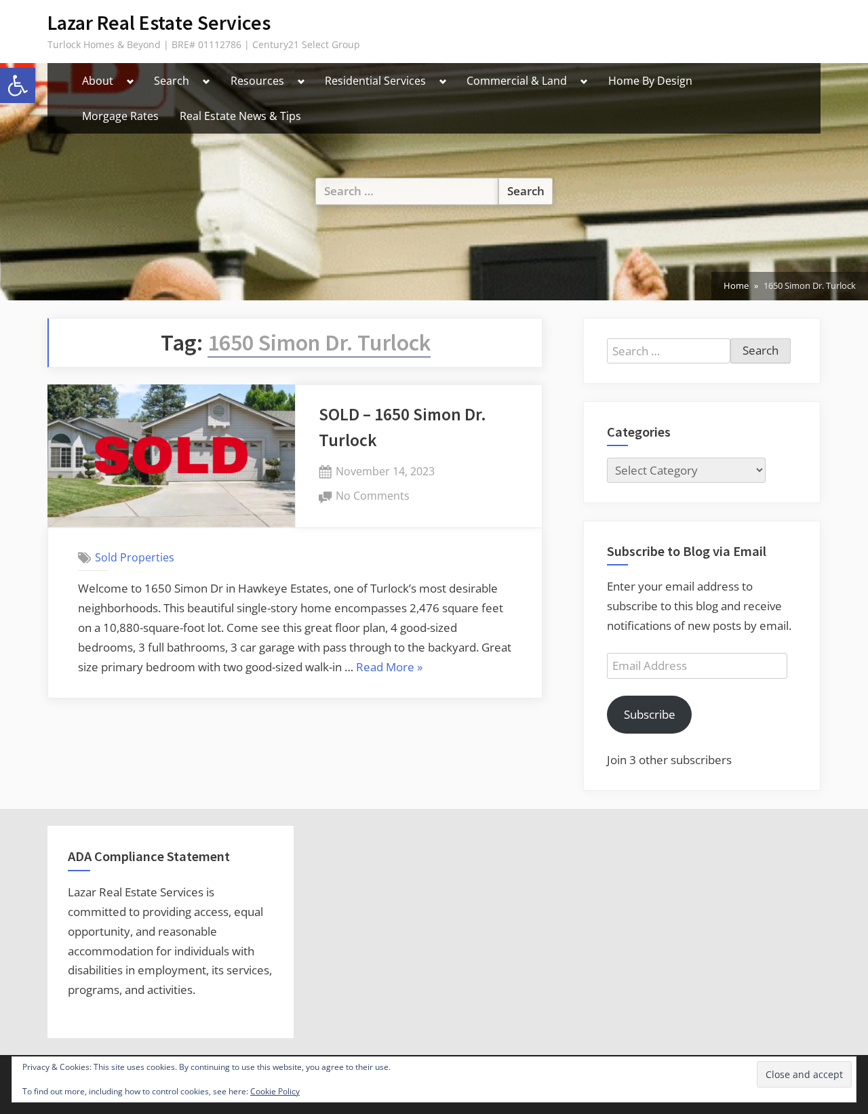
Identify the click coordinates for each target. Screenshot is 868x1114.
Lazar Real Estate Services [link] (159, 22)
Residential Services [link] (375, 80)
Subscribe (649, 714)
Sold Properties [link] (134, 557)
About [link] (97, 80)
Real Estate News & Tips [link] (240, 115)
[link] (17, 85)
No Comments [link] (373, 497)
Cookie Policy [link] (275, 1091)
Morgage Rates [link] (120, 115)
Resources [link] (257, 80)
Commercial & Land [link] (517, 80)
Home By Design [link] (650, 80)
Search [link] (171, 80)
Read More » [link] (389, 668)
